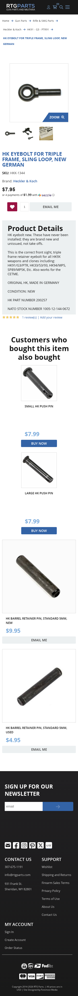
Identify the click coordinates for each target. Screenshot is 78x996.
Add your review (51, 317)
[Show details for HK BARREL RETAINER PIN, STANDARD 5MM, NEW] (39, 576)
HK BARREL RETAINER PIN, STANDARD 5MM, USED (36, 730)
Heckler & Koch (25, 181)
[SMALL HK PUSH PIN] (39, 383)
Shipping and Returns (56, 875)
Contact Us (49, 915)
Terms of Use (51, 899)
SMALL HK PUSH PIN (39, 406)
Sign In (9, 932)
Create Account (15, 940)
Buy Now (39, 443)
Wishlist (47, 867)
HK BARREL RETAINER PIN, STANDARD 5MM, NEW (36, 621)
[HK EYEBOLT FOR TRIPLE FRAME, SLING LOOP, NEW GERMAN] (10, 133)
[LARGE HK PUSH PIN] (39, 470)
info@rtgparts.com (17, 875)
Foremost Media (49, 989)
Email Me (51, 207)
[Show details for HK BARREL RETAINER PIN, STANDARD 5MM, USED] (39, 685)
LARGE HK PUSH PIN (39, 493)
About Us (48, 907)
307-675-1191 (14, 867)
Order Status (13, 948)
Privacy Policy (51, 891)
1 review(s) (29, 317)
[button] (39, 195)
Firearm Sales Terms (55, 883)
